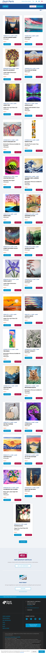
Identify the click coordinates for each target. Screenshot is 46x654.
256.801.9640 (29, 609)
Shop (4, 624)
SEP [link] (41, 10)
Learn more (22, 652)
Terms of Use (7, 637)
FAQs (4, 622)
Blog (4, 626)
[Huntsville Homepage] (8, 1)
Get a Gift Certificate (23, 565)
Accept (41, 651)
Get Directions (30, 605)
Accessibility (18, 637)
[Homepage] (13, 602)
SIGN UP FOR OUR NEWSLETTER (33, 625)
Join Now (23, 588)
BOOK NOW (17, 44)
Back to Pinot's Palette (26, 1)
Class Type (5, 6)
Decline (34, 651)
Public (32, 6)
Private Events (6, 618)
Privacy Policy (12, 637)
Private (39, 6)
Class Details (7, 44)
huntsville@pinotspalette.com (33, 607)
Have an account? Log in (23, 591)
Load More (23, 541)
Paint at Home (6, 628)
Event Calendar (6, 616)
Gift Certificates (7, 620)
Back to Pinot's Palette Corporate (10, 596)
